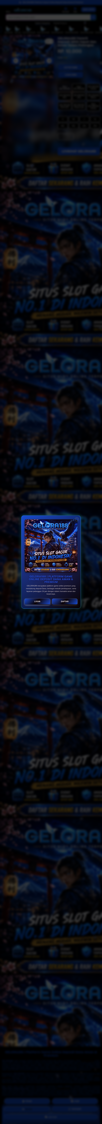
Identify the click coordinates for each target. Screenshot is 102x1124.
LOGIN (37, 601)
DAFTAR (65, 601)
